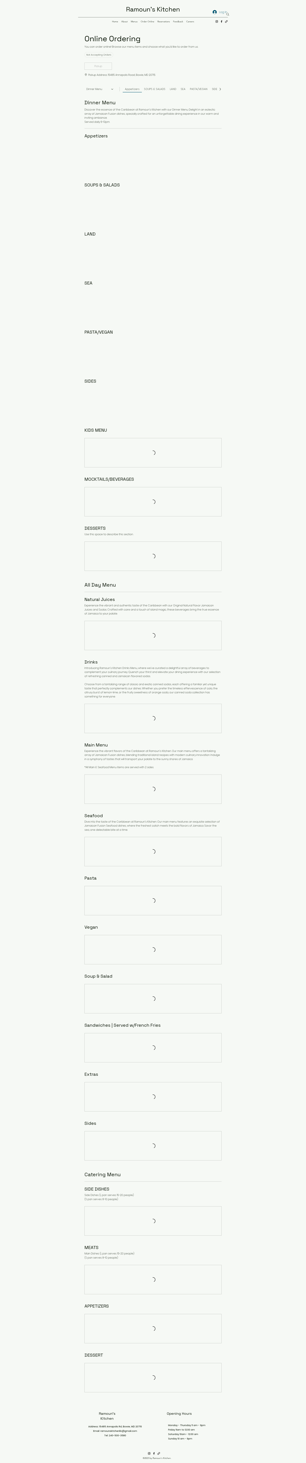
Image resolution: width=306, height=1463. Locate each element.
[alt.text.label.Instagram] (216, 21)
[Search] (227, 14)
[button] (98, 66)
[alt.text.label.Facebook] (221, 21)
